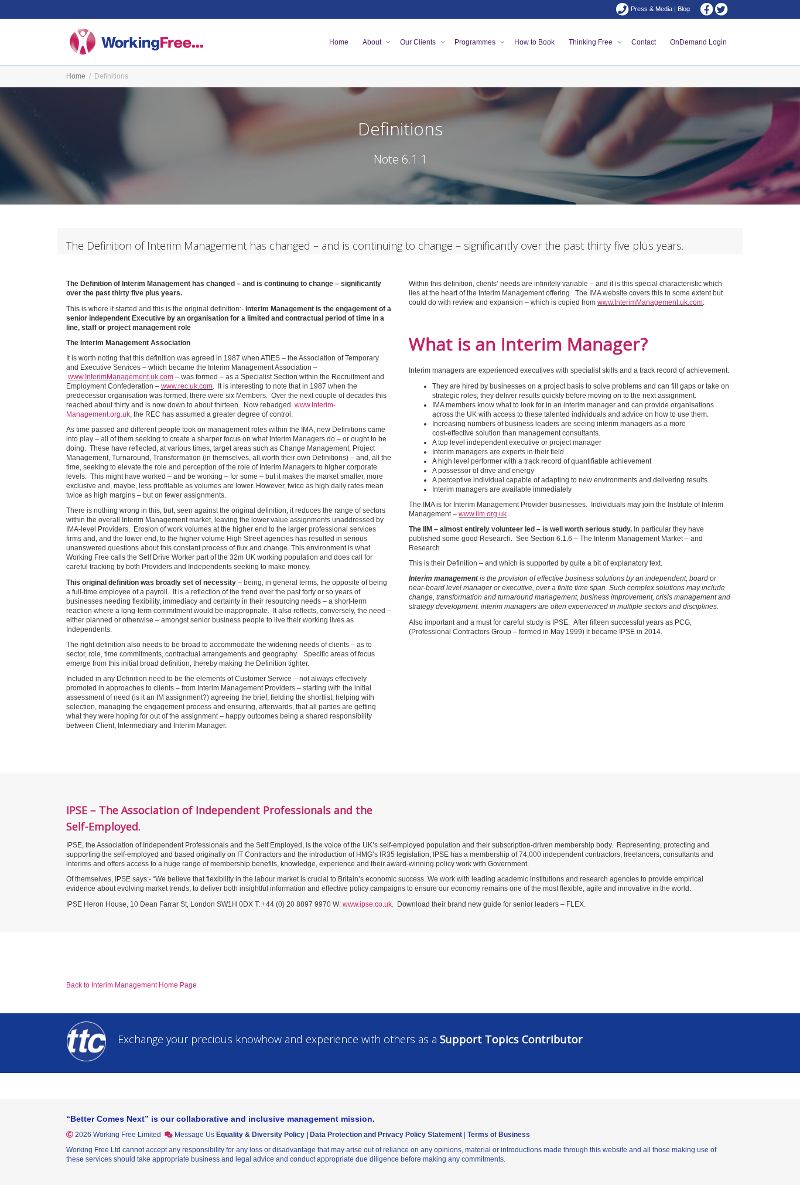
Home (338, 42)
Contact (643, 42)
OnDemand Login (698, 42)
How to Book (534, 42)
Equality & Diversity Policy (260, 1134)
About (373, 42)
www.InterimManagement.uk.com (120, 377)
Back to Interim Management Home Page (131, 985)
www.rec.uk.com (187, 386)
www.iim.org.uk (483, 514)
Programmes (475, 42)
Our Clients (418, 42)
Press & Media (651, 8)
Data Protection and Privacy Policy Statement (386, 1134)
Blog (684, 8)
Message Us (194, 1134)
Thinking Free (591, 42)
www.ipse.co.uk (367, 904)
